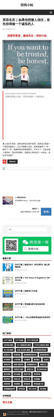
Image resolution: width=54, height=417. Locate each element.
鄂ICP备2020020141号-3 (38, 412)
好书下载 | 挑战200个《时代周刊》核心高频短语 (32, 265)
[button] (50, 12)
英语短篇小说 (38, 384)
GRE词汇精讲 (8, 345)
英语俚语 (37, 374)
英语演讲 (7, 384)
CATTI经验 (19, 340)
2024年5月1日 (10, 29)
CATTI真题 (8, 340)
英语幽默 (37, 379)
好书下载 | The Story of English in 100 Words (32, 278)
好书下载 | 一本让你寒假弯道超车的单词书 (32, 317)
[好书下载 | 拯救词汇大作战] (8, 296)
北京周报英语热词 (40, 350)
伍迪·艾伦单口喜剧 (23, 350)
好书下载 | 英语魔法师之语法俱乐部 (30, 304)
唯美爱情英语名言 (30, 355)
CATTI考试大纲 (32, 340)
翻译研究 (7, 369)
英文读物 (17, 374)
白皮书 (46, 359)
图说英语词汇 (45, 355)
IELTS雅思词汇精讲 (24, 345)
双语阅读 (17, 355)
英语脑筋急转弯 (9, 389)
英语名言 (12, 161)
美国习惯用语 (18, 364)
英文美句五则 (41, 369)
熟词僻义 (37, 359)
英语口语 (17, 379)
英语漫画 (17, 384)
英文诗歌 (7, 374)
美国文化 (43, 364)
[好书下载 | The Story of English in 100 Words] (8, 283)
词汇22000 (32, 389)
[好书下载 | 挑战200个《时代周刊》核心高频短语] (8, 269)
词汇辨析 (43, 389)
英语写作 (7, 379)
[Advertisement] (28, 120)
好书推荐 (7, 359)
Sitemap (25, 412)
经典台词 (7, 364)
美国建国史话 (31, 364)
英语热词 (27, 384)
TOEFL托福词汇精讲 (41, 345)
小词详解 (17, 359)
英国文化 (30, 369)
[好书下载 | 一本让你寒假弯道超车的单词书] (8, 322)
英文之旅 (7, 402)
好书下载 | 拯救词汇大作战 (26, 291)
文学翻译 (27, 359)
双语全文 (7, 355)
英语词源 (22, 389)
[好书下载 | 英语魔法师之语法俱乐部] (8, 309)
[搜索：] (27, 229)
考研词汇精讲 (18, 369)
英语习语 (27, 374)
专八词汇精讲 (8, 350)
